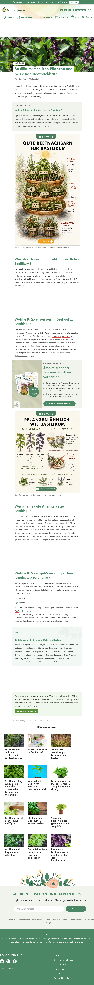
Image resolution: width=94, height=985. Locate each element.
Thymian (19, 339)
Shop (77, 17)
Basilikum (29, 115)
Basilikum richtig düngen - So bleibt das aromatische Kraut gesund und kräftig (13, 787)
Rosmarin (56, 336)
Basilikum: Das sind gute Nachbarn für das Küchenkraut (13, 754)
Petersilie (36, 352)
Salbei (57, 339)
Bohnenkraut (67, 339)
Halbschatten (21, 356)
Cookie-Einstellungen (64, 978)
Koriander (38, 349)
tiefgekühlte (47, 539)
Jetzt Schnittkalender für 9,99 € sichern (59, 403)
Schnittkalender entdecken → (26, 711)
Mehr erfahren (76, 942)
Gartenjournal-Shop (63, 960)
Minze (67, 608)
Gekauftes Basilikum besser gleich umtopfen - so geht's (60, 822)
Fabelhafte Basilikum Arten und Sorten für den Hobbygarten (59, 855)
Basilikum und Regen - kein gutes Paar (12, 852)
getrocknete (20, 539)
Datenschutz (60, 973)
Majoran (30, 342)
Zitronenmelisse (22, 349)
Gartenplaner (26, 17)
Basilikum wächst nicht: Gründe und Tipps (13, 820)
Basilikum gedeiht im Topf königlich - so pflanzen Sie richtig (61, 785)
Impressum (59, 969)
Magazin (62, 17)
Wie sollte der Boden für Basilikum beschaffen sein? (37, 785)
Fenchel (18, 342)
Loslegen (74, 2)
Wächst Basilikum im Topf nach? (37, 751)
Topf (17, 611)
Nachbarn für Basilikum (58, 342)
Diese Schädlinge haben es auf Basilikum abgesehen (37, 853)
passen (29, 329)
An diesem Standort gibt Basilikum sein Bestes (59, 754)
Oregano (66, 336)
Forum (9, 17)
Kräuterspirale (36, 651)
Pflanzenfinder (44, 17)
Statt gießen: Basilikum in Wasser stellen (36, 820)
